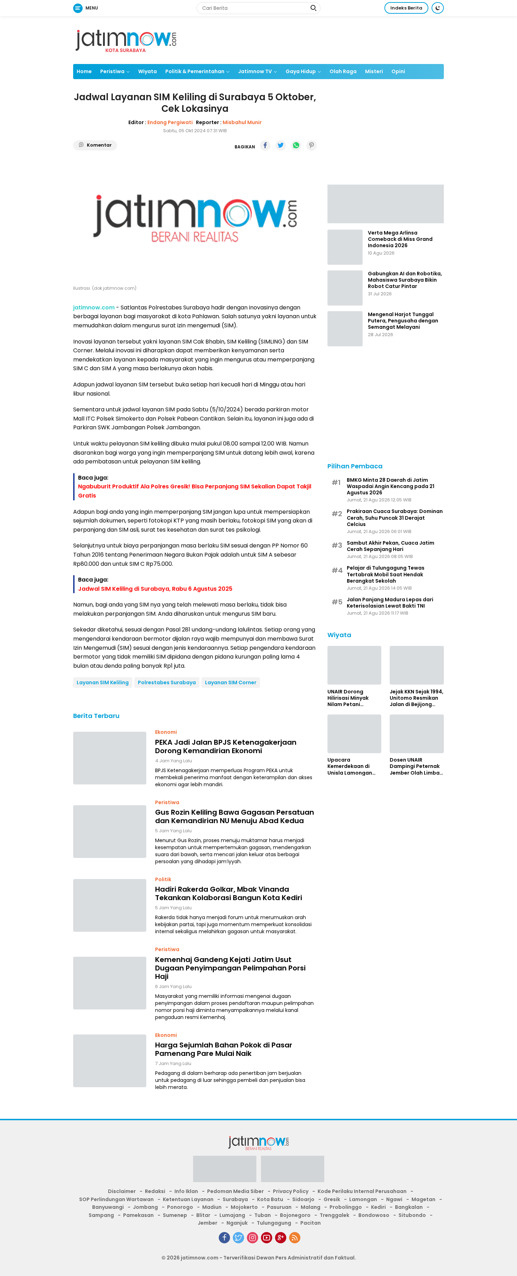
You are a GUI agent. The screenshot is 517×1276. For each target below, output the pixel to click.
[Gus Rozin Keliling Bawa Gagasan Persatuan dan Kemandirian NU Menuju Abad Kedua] (109, 831)
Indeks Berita (406, 8)
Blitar (203, 1215)
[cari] (313, 8)
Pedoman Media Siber (235, 1191)
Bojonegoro (295, 1215)
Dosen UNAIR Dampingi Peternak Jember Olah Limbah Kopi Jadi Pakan (416, 766)
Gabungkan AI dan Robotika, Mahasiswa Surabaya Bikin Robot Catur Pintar (405, 280)
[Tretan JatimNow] (385, 203)
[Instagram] (252, 1237)
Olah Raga (343, 71)
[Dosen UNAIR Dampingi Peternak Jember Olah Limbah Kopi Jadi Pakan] (417, 733)
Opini (398, 71)
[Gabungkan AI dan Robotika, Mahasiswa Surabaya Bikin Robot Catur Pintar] (345, 288)
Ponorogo (180, 1207)
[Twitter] (238, 1237)
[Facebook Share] (265, 145)
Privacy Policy (290, 1191)
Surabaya (235, 1199)
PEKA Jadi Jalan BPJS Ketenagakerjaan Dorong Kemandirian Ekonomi (225, 746)
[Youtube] (266, 1237)
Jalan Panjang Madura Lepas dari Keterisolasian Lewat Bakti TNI (390, 602)
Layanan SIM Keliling (103, 682)
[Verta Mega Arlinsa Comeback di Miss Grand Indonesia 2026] (345, 247)
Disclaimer (122, 1191)
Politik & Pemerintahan (194, 71)
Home (84, 71)
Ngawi (394, 1199)
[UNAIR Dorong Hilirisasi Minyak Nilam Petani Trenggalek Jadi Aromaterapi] (354, 665)
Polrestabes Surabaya (167, 682)
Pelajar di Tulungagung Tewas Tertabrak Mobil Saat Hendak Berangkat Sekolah (386, 574)
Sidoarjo (303, 1199)
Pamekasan (138, 1215)
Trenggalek (334, 1215)
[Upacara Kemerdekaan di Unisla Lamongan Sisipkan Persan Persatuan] (354, 733)
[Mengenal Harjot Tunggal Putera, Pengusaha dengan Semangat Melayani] (345, 328)
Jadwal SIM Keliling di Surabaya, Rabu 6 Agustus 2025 (155, 589)
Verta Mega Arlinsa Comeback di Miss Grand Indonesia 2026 (400, 239)
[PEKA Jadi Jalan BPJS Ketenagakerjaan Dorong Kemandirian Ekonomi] (109, 758)
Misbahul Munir (242, 122)
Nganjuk (237, 1222)
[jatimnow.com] (126, 39)
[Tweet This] (280, 145)
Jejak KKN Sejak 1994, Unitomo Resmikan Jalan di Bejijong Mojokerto (416, 697)
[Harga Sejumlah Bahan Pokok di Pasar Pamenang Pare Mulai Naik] (109, 1060)
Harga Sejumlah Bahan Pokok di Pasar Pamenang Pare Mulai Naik (223, 1049)
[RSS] (294, 1237)
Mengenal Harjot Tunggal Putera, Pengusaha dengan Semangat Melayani (403, 321)
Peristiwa (112, 71)
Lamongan (363, 1199)
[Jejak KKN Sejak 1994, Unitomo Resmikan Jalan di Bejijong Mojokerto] (417, 665)
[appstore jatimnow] (292, 1171)
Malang (310, 1207)
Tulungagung (274, 1222)
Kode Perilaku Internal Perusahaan (362, 1191)
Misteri (374, 71)
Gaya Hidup (301, 71)
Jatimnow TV (255, 71)
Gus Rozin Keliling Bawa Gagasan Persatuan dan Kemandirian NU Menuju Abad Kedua (234, 816)
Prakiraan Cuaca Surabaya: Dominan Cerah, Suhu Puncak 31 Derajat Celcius (395, 517)
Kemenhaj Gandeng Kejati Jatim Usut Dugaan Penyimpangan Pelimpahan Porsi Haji (230, 968)
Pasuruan (279, 1207)
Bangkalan (409, 1207)
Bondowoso (373, 1215)
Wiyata (147, 71)
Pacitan (310, 1222)
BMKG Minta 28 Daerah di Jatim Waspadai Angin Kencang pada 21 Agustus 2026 (390, 486)
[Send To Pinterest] (311, 145)
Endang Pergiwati (170, 122)
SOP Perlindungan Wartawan (116, 1199)
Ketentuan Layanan (188, 1199)
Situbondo (412, 1215)
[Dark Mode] (438, 8)
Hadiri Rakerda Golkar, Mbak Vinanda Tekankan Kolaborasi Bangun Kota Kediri (228, 893)
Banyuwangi (108, 1207)
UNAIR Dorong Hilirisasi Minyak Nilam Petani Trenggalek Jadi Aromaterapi (348, 697)
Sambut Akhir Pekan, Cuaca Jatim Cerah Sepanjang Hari (390, 545)
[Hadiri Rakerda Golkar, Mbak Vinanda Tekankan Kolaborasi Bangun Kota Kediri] (109, 905)
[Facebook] (224, 1237)
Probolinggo (346, 1207)
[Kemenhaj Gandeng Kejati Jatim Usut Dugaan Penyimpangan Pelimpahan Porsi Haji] (109, 983)
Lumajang (232, 1215)
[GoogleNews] (280, 1237)
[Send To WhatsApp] (296, 145)
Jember (207, 1222)
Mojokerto (244, 1207)
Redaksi (155, 1191)
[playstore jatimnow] (224, 1171)
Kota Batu (270, 1199)
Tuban (262, 1215)
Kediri (378, 1207)
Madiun (212, 1207)
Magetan (423, 1199)
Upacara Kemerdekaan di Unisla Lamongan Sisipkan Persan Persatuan (349, 766)
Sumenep (175, 1215)
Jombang (145, 1207)
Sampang (101, 1215)
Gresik (332, 1199)
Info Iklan (186, 1191)
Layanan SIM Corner (230, 682)
